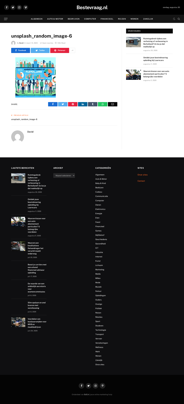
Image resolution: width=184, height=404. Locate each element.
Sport (97, 321)
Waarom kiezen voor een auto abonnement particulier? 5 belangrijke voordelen (156, 74)
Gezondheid (100, 244)
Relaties (98, 317)
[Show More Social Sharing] (72, 50)
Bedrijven (74, 19)
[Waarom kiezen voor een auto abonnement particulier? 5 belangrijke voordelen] (133, 75)
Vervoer (98, 339)
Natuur (98, 291)
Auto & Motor (55, 19)
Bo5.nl (86, 394)
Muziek (98, 287)
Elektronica (100, 209)
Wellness (99, 347)
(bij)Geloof (99, 235)
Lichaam (99, 265)
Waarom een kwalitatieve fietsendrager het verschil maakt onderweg (35, 248)
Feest (97, 222)
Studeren (99, 326)
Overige (98, 304)
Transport (99, 334)
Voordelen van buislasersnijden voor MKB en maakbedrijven (37, 323)
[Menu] (6, 19)
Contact (141, 181)
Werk (97, 351)
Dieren (98, 205)
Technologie (100, 330)
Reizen (122, 19)
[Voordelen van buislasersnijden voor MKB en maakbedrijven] (18, 322)
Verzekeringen (101, 343)
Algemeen (37, 19)
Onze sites (99, 364)
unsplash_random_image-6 (24, 119)
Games (98, 231)
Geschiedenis (101, 239)
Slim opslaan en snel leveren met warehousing (37, 305)
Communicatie (101, 196)
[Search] (178, 19)
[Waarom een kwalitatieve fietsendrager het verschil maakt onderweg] (18, 246)
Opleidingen (100, 295)
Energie (98, 213)
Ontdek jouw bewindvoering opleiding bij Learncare (155, 59)
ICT (96, 248)
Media (98, 274)
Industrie (99, 252)
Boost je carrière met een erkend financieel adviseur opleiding (37, 268)
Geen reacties (47, 43)
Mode (97, 282)
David (21, 43)
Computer (90, 19)
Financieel (107, 19)
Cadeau (98, 192)
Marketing (99, 269)
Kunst (97, 261)
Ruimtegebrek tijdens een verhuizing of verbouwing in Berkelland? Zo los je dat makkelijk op (155, 42)
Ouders (98, 300)
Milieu (97, 278)
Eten (97, 218)
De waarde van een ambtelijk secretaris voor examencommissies (37, 288)
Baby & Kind (100, 183)
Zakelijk (148, 19)
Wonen (135, 19)
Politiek (98, 308)
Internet (98, 257)
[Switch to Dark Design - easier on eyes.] (174, 19)
